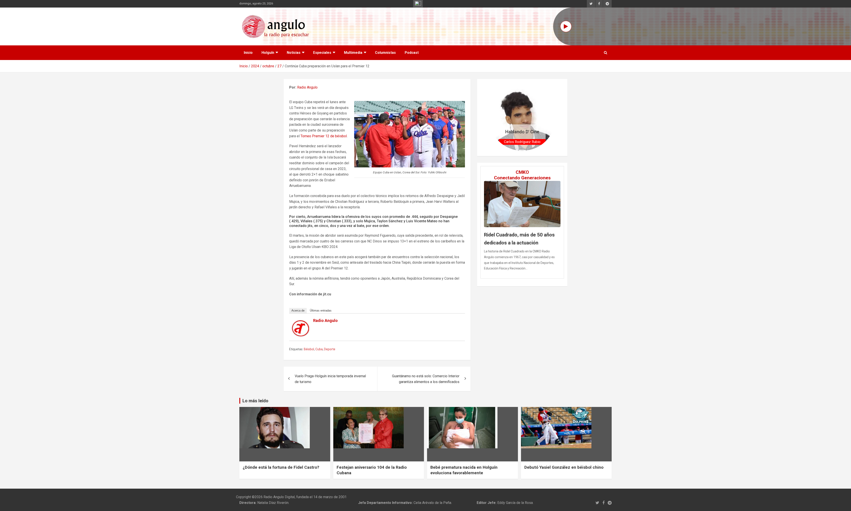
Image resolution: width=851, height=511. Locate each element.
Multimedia (353, 52)
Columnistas (385, 52)
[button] (494, 117)
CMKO (522, 172)
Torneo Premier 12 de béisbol (324, 136)
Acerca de (297, 310)
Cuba (319, 349)
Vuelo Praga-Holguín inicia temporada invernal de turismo (330, 379)
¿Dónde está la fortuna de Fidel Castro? (281, 467)
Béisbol (309, 349)
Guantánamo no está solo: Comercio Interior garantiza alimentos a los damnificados (425, 379)
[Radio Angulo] (301, 323)
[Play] (566, 26)
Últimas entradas (321, 310)
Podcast (412, 52)
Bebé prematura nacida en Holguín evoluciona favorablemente (464, 470)
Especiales (322, 52)
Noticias (294, 52)
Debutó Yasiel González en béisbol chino (563, 467)
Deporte (329, 349)
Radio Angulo (307, 87)
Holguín (268, 52)
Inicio (248, 52)
